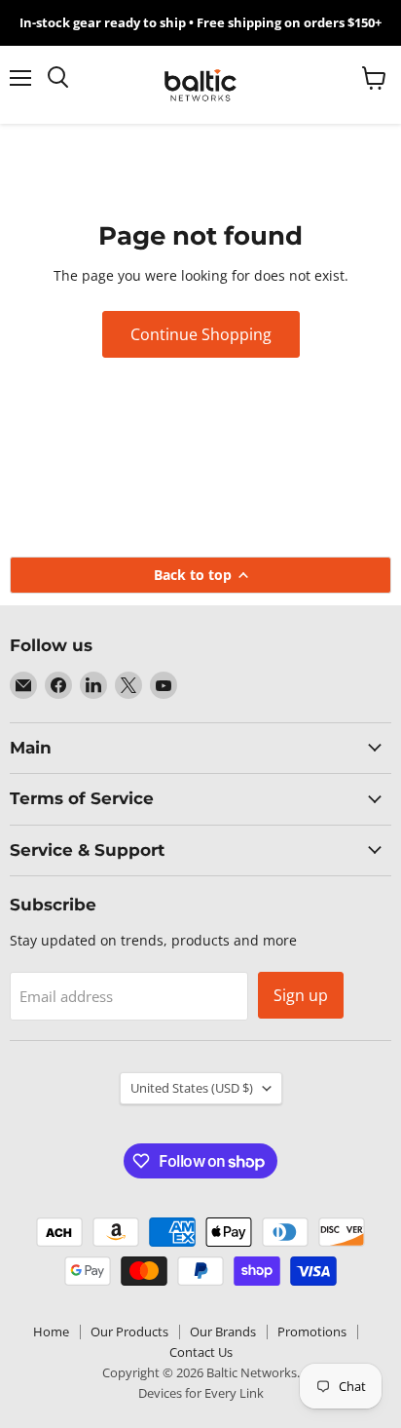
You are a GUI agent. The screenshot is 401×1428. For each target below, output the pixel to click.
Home (51, 1331)
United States (191, 1088)
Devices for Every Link (201, 1393)
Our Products (129, 1331)
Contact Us (201, 1352)
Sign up (300, 995)
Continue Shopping (201, 334)
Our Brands (223, 1331)
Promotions (311, 1331)
